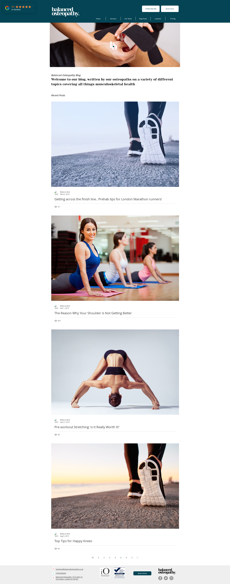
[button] (113, 19)
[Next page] (132, 557)
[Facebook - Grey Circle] (160, 578)
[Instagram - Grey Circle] (171, 578)
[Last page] (137, 557)
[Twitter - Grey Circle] (166, 578)
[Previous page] (98, 557)
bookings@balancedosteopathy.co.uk (69, 569)
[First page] (92, 557)
